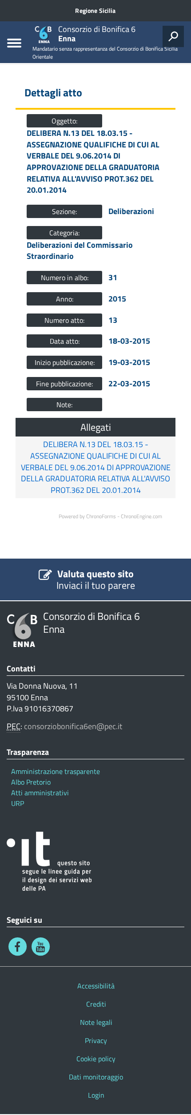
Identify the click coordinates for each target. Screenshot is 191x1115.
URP (17, 803)
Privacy (96, 1040)
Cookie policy (95, 1058)
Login (96, 1095)
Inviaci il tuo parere (95, 585)
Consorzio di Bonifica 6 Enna (91, 622)
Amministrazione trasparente (55, 771)
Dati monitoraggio (96, 1076)
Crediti (96, 1004)
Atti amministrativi (40, 792)
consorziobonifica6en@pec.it (73, 726)
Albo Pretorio (31, 782)
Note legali (96, 1022)
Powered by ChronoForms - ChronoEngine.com (110, 516)
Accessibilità (96, 985)
